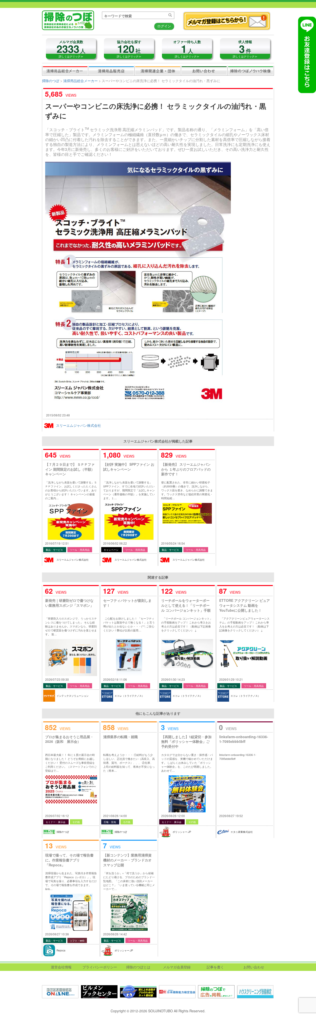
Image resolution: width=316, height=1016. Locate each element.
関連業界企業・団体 (157, 70)
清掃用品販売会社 (111, 70)
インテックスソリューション (73, 695)
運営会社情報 (61, 966)
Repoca (61, 950)
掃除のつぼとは (138, 966)
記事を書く (215, 966)
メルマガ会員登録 (177, 966)
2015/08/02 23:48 (58, 415)
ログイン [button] (164, 25)
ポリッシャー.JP (182, 832)
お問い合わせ (204, 70)
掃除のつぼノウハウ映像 (250, 70)
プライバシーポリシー (99, 966)
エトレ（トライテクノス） (129, 695)
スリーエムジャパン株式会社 (78, 425)
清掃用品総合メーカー (65, 70)
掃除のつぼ (50, 80)
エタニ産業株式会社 (242, 832)
